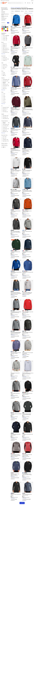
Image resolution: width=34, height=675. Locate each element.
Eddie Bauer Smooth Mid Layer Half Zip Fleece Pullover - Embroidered (15, 130)
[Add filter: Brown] (7, 30)
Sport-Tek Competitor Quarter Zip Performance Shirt (27, 312)
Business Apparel (17, 7)
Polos (2, 10)
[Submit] (9, 3)
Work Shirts (3, 12)
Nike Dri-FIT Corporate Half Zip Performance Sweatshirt (27, 170)
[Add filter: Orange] (7, 29)
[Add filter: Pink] (4, 30)
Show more (3, 20)
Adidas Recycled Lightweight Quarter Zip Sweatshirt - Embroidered (15, 48)
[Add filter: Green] (4, 29)
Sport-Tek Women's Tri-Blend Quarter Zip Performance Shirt (27, 191)
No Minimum (3, 22)
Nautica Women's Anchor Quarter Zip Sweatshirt (27, 353)
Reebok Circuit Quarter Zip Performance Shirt (15, 474)
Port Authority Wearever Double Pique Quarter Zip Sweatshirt (16, 332)
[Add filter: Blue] (4, 27)
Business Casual (3, 18)
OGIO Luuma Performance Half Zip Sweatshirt (16, 414)
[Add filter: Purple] (5, 30)
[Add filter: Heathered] (7, 27)
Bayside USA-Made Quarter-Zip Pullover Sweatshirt (27, 394)
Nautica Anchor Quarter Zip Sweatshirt (15, 373)
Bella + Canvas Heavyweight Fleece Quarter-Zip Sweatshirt (15, 232)
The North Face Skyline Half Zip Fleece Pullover (15, 211)
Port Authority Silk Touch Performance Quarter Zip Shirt (15, 150)
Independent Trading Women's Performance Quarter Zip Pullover (27, 109)
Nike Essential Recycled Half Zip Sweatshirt (27, 252)
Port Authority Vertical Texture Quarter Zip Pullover (27, 150)
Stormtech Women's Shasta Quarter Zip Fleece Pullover (26, 414)
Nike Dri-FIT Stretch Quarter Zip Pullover (16, 495)
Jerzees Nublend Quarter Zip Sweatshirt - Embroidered (15, 109)
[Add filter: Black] (5, 27)
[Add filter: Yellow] (2, 30)
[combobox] (16, 3)
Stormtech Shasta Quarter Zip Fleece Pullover (15, 434)
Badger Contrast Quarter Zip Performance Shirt (26, 211)
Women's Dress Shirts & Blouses (5, 14)
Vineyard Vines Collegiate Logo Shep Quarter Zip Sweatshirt (27, 293)
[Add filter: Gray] (2, 27)
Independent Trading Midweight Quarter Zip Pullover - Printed (16, 191)
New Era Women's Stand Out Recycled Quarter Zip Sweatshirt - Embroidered (16, 293)
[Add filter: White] (5, 29)
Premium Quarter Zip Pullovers (4, 16)
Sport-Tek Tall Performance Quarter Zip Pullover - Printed (27, 474)
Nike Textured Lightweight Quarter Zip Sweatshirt (16, 272)
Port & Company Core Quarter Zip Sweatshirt (27, 272)
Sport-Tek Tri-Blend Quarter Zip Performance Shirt (16, 89)
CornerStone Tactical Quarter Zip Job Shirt (27, 434)
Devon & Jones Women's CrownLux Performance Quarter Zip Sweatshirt (27, 374)
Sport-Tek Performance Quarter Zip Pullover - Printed (16, 353)
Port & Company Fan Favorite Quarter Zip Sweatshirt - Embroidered (27, 89)
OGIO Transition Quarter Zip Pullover (15, 394)
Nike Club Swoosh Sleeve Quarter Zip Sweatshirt (16, 28)
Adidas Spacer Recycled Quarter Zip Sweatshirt (27, 48)
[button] (20, 15)
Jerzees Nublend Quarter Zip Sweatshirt (15, 252)
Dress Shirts (3, 11)
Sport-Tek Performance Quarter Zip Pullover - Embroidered (16, 170)
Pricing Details (13, 31)
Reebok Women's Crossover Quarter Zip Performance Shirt (15, 455)
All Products (13, 7)
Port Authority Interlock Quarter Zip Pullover (27, 130)
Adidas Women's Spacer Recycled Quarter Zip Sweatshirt (16, 68)
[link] (4, 3)
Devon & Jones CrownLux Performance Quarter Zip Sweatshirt (26, 69)
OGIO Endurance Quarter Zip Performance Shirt (27, 495)
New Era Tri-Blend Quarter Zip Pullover (27, 232)
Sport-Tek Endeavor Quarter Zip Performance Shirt (27, 332)
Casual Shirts (3, 19)
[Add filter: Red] (2, 29)
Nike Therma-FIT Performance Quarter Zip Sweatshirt (27, 28)
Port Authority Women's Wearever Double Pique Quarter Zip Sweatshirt (16, 312)
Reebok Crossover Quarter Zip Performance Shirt (27, 455)
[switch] (8, 23)
